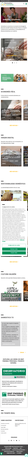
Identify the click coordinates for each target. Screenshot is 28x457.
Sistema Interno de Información (9, 451)
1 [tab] (12, 63)
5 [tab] (17, 120)
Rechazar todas (14, 249)
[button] (1, 453)
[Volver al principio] (26, 455)
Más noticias (14, 125)
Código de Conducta (19, 451)
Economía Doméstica (9, 40)
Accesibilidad (19, 453)
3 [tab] (16, 63)
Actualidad (3, 431)
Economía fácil (8, 42)
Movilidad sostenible (4, 429)
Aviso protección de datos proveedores (18, 449)
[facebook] (11, 440)
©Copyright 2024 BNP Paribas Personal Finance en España (13, 446)
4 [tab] (15, 120)
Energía (3, 163)
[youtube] (16, 440)
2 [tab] (14, 63)
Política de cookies (8, 448)
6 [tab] (19, 120)
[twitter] (13, 440)
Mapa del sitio (15, 448)
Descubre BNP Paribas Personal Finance (10, 404)
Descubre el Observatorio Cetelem (9, 386)
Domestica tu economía (5, 1)
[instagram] (8, 440)
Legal (21, 448)
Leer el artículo (11, 55)
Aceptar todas (14, 252)
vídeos (22, 352)
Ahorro (14, 42)
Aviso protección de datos (6, 449)
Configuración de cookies (9, 344)
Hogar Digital (3, 427)
